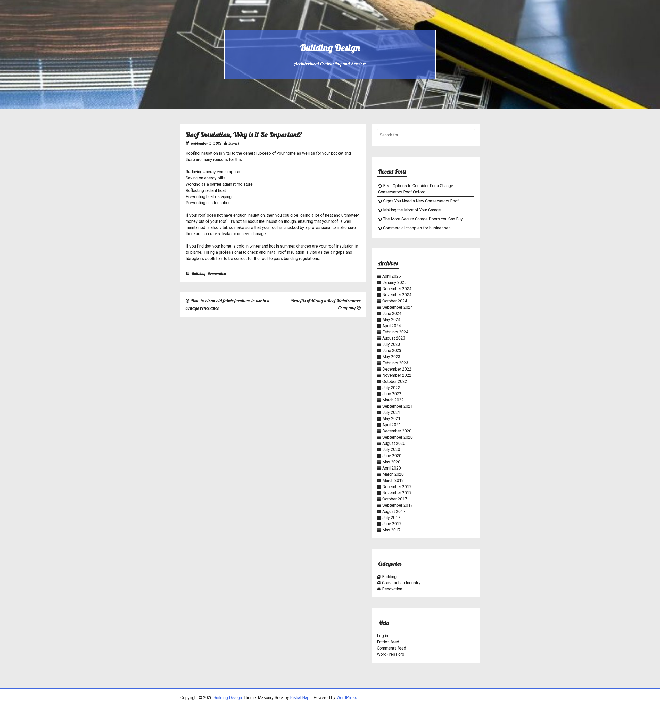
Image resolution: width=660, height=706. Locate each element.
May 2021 (391, 418)
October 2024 (394, 301)
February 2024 (395, 332)
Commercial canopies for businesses (417, 228)
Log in (382, 635)
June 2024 (391, 313)
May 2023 (391, 356)
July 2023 (391, 344)
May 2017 (391, 530)
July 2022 (391, 387)
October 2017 (394, 499)
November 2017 (396, 492)
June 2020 (391, 455)
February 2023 (395, 362)
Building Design (330, 47)
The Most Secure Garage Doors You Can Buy (423, 219)
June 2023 (391, 350)
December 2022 (396, 369)
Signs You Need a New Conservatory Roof (421, 201)
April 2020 (391, 468)
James (233, 143)
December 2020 (396, 431)
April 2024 (391, 325)
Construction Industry (401, 582)
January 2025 (394, 282)
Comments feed (391, 648)
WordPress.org (390, 654)
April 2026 (391, 276)
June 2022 (391, 393)
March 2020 (393, 474)
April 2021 (391, 424)
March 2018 (393, 480)
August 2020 (393, 443)
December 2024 (396, 288)
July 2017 (391, 517)
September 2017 (397, 505)
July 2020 (391, 449)
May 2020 (391, 461)
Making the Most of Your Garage (412, 210)
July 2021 (391, 412)
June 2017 (391, 523)
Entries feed (388, 641)
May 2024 (391, 319)
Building (198, 273)
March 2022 (393, 400)
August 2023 (393, 338)
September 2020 (397, 437)
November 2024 (396, 294)
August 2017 (393, 511)
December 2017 (396, 486)
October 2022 (394, 381)
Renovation (216, 273)
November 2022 (396, 375)
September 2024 (397, 307)
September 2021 (397, 406)
